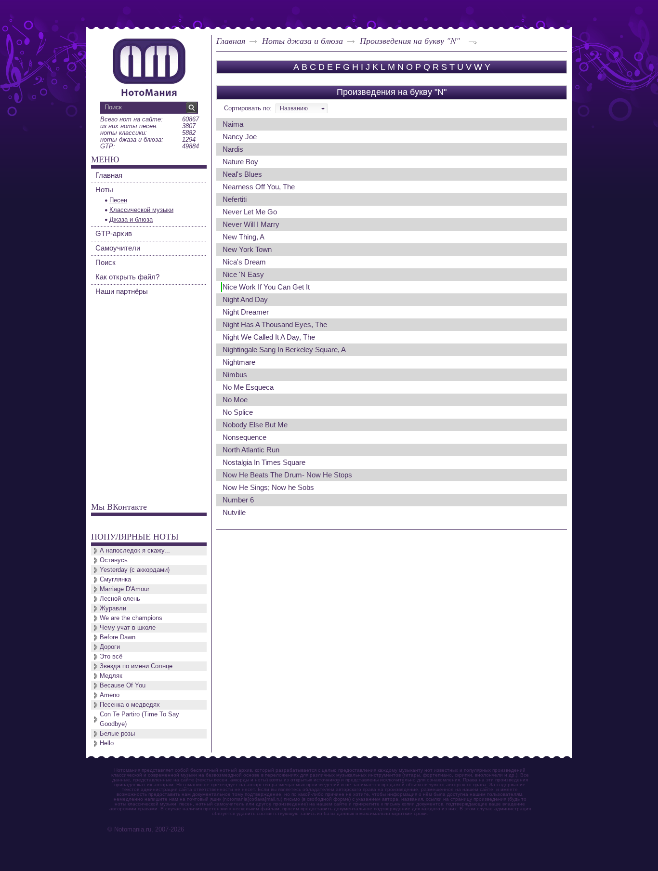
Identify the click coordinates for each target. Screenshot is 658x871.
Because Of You (122, 685)
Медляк (111, 675)
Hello (107, 743)
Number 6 (238, 500)
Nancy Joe (240, 136)
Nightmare (239, 362)
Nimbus (235, 374)
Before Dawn (117, 637)
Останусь (114, 560)
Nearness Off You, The (259, 187)
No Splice (238, 412)
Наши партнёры (121, 291)
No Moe (235, 400)
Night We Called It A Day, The (269, 337)
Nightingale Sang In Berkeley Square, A (284, 349)
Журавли (113, 608)
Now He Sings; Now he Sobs (268, 487)
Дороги (110, 646)
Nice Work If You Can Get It (266, 287)
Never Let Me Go (250, 212)
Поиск (105, 262)
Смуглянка (115, 579)
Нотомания (149, 66)
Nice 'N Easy (243, 274)
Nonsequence (244, 437)
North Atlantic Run (251, 450)
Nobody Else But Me (255, 425)
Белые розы (117, 733)
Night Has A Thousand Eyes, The (275, 324)
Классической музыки (141, 209)
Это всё (111, 656)
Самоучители (117, 248)
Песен (118, 200)
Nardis (233, 149)
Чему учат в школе (128, 627)
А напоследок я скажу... (135, 550)
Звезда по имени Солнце (136, 666)
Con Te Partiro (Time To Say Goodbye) (139, 719)
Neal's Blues (242, 174)
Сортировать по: (248, 108)
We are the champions (131, 617)
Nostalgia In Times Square (264, 462)
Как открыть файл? (127, 277)
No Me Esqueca (248, 387)
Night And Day (245, 299)
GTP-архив (113, 233)
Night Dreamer (246, 312)
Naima (233, 124)
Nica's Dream (244, 262)
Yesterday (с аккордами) (135, 569)
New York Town (247, 249)
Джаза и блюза (131, 219)
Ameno (109, 695)
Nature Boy (240, 162)
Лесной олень (120, 598)
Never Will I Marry (251, 224)
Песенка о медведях (130, 704)
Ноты (104, 189)
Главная (230, 40)
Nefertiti (235, 199)
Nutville (234, 512)
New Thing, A (243, 237)
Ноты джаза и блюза (302, 40)
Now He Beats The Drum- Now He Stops (287, 475)
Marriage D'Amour (124, 589)
